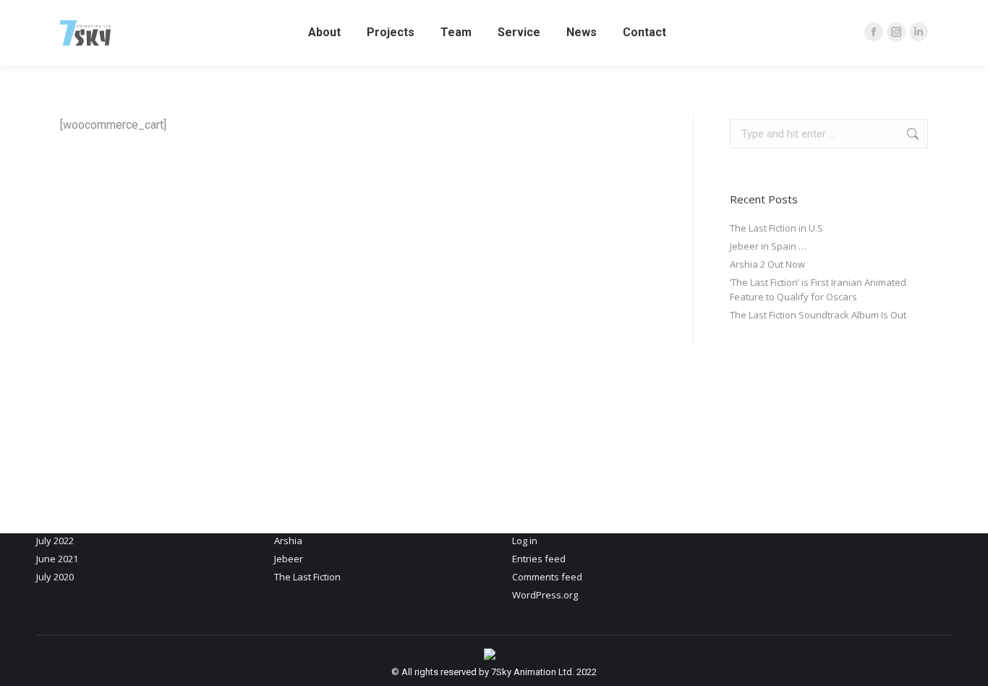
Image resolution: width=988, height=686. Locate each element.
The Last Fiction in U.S (776, 227)
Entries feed (539, 558)
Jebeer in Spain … (768, 246)
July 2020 (55, 576)
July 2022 (55, 540)
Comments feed (547, 576)
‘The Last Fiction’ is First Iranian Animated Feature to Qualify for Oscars (818, 289)
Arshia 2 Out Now (767, 264)
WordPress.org (545, 594)
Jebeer (288, 558)
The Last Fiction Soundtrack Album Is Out (818, 314)
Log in (524, 540)
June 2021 (57, 558)
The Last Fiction (307, 576)
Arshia (288, 540)
